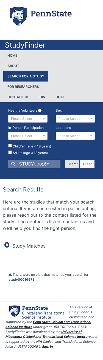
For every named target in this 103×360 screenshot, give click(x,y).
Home (12, 55)
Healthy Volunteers (23, 110)
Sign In (47, 346)
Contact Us (18, 97)
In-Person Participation (26, 128)
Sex (59, 110)
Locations (63, 128)
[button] (28, 119)
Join (41, 97)
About (13, 66)
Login (59, 97)
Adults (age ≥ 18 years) (30, 153)
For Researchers (23, 87)
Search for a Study (25, 76)
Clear (87, 164)
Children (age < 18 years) (31, 146)
